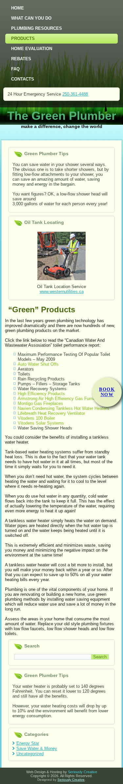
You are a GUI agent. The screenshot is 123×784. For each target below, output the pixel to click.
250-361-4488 (75, 94)
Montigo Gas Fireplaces (40, 403)
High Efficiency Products (41, 393)
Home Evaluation (31, 48)
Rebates (21, 58)
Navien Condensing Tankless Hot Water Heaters (63, 408)
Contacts (22, 79)
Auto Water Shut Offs (38, 364)
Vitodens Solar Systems (41, 423)
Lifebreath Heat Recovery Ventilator (51, 413)
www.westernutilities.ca (62, 291)
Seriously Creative (82, 772)
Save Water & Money (36, 748)
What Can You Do (31, 18)
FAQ (15, 68)
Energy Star (27, 743)
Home (17, 8)
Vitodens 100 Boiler (36, 418)
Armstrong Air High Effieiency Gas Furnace (59, 398)
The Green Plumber (61, 115)
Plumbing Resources (36, 28)
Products (23, 38)
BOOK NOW (107, 392)
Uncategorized (30, 753)
